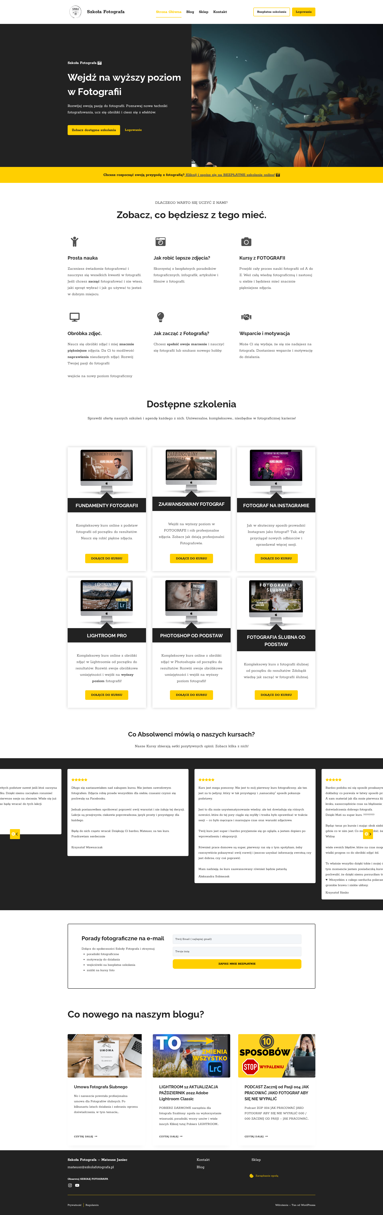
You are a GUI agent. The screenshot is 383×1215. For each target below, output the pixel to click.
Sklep (203, 12)
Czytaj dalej (85, 1136)
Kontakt (220, 12)
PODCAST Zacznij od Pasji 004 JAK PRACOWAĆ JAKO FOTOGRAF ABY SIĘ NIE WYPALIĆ (277, 1093)
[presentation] (106, 1056)
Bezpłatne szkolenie (271, 12)
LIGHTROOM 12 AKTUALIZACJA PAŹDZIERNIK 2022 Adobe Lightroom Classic (188, 1093)
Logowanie (304, 12)
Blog (190, 12)
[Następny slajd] (368, 834)
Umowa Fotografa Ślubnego (100, 1087)
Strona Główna (169, 12)
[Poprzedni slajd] (15, 834)
